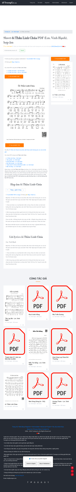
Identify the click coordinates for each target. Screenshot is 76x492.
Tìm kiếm (40, 2)
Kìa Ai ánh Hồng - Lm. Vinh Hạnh (14, 161)
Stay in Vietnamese (44, 463)
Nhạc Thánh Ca (15, 62)
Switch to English (31, 463)
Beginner (47, 2)
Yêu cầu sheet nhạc (58, 426)
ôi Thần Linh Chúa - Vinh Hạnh (13, 158)
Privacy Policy (37, 429)
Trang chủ (32, 2)
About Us (29, 429)
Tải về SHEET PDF (14, 76)
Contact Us (46, 429)
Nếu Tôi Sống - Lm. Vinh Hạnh (13, 166)
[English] (64, 46)
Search (22, 50)
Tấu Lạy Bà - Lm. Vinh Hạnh (13, 160)
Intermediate (55, 2)
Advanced (64, 2)
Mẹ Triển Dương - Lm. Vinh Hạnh (14, 163)
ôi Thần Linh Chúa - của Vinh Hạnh (16, 70)
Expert (71, 2)
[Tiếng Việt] (63, 46)
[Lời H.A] (60, 46)
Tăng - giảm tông (15, 190)
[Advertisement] (38, 18)
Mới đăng (21, 426)
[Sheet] (56, 46)
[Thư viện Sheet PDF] (9, 3)
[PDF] (53, 46)
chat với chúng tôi (19, 475)
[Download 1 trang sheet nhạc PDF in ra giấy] (72, 468)
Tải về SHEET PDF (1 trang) (33, 59)
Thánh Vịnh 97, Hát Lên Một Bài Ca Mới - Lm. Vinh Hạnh (20, 165)
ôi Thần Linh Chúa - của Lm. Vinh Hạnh (17, 72)
